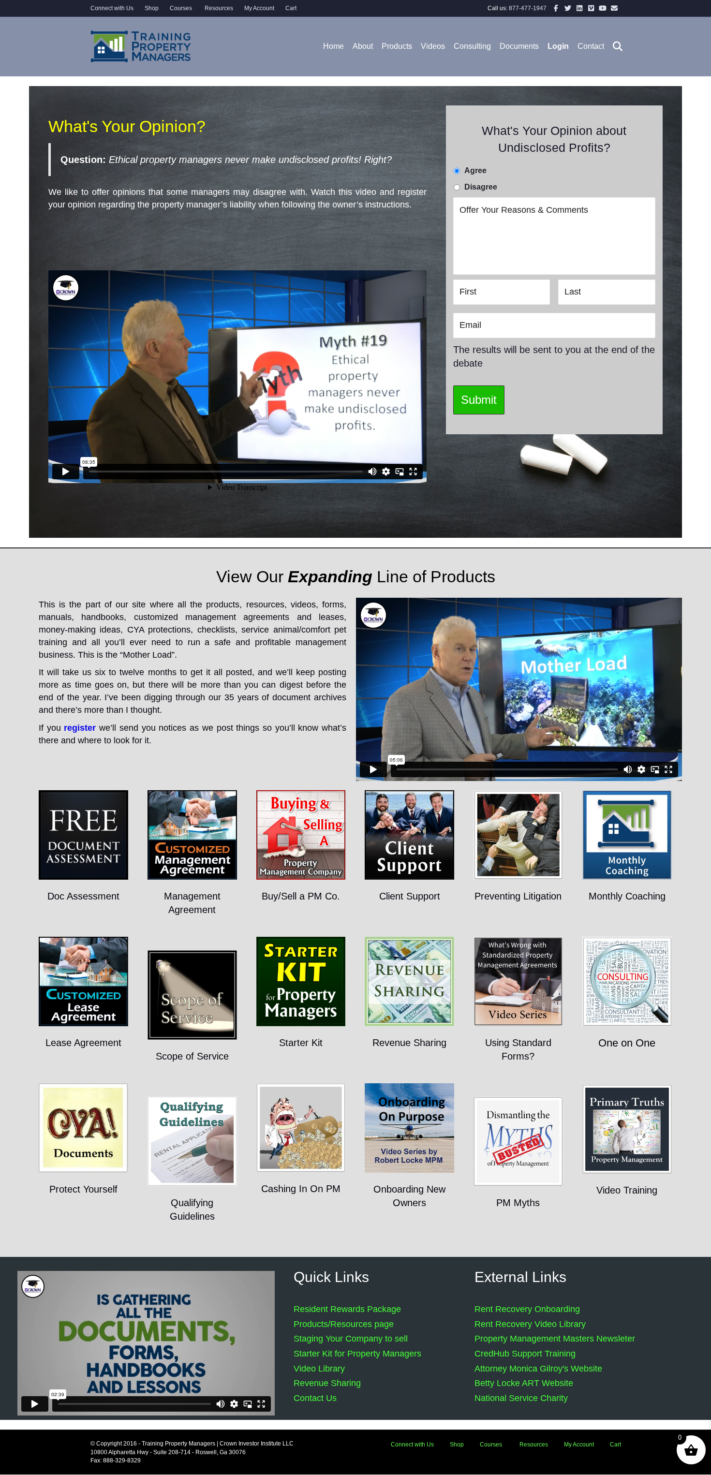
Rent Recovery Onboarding (527, 1309)
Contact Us (315, 1398)
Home (333, 46)
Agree (475, 170)
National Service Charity (521, 1398)
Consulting (472, 46)
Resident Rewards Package (347, 1309)
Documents (519, 46)
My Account (259, 8)
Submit (479, 399)
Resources (218, 8)
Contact (591, 46)
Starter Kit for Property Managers (357, 1353)
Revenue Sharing (327, 1383)
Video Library (319, 1368)
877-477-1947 (528, 8)
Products (397, 46)
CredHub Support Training (525, 1353)
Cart (290, 8)
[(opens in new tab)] (83, 834)
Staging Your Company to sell (351, 1338)
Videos (433, 46)
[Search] (614, 46)
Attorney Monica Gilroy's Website (538, 1368)
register (80, 728)
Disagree (480, 187)
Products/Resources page (344, 1324)
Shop (152, 8)
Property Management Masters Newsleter (554, 1338)
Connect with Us (111, 8)
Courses (181, 8)
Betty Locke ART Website (523, 1383)
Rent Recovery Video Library (530, 1324)
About (363, 46)
